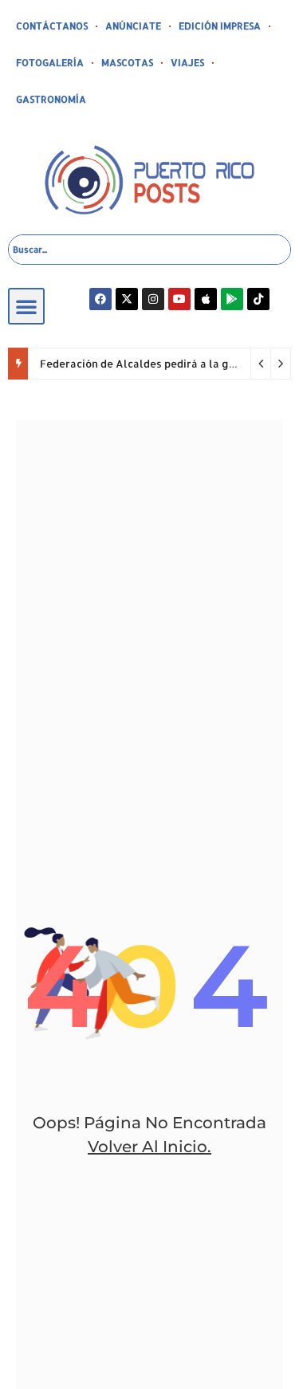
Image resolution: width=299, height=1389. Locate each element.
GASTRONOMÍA (51, 99)
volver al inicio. (149, 1146)
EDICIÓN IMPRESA (220, 26)
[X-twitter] (127, 299)
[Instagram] (153, 299)
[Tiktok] (258, 299)
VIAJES (187, 63)
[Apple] (206, 299)
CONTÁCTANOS (52, 26)
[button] (26, 306)
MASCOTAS (127, 63)
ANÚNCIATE (133, 26)
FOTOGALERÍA (50, 63)
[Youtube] (179, 299)
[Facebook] (100, 299)
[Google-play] (232, 299)
